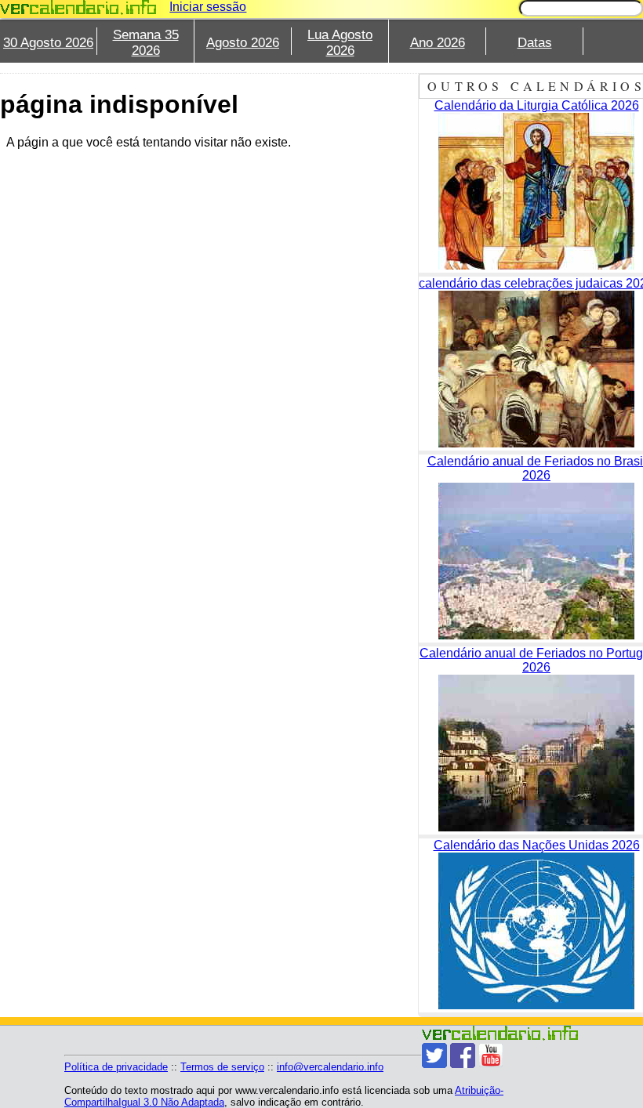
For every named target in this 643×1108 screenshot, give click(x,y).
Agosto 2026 (242, 42)
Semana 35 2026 (146, 42)
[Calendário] (78, 7)
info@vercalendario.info (330, 1067)
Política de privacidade (116, 1067)
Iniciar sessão (207, 6)
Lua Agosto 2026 (339, 42)
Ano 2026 (437, 42)
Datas (535, 42)
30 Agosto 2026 (48, 42)
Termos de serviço (222, 1067)
